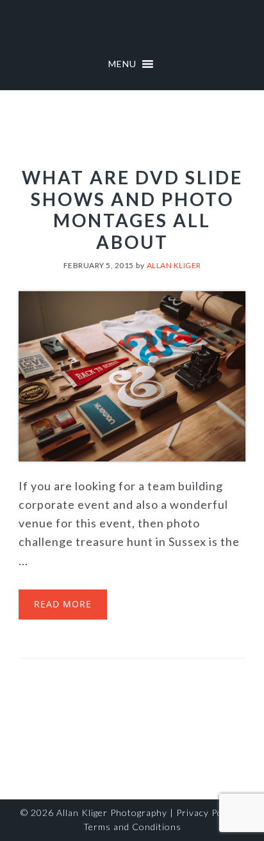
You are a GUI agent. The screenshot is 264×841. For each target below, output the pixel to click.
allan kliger (132, 25)
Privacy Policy (207, 812)
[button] (122, 64)
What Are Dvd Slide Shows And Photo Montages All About (132, 209)
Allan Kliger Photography (111, 812)
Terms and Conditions (132, 826)
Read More (63, 604)
